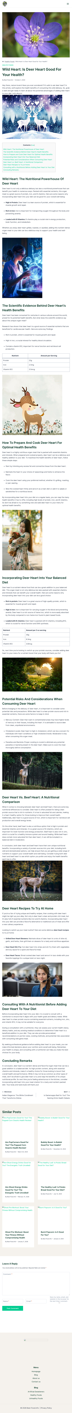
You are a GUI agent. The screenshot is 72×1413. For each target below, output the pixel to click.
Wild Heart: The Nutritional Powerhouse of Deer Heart (23, 149)
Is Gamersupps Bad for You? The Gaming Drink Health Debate (57, 1095)
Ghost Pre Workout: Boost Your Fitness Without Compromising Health (17, 1235)
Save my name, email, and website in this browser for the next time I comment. (59, 1299)
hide (32, 145)
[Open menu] (68, 3)
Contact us (36, 1382)
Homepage (36, 1371)
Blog (36, 1375)
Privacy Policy (46, 1408)
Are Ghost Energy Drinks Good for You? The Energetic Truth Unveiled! (16, 1190)
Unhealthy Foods (36, 1398)
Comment (7, 1274)
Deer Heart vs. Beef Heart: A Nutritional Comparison (23, 162)
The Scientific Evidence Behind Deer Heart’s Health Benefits (25, 152)
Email (29, 1301)
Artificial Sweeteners (36, 1392)
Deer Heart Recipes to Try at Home (16, 165)
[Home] (3, 61)
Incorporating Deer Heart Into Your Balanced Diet (21, 157)
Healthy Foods (7, 65)
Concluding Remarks (11, 170)
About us (36, 1378)
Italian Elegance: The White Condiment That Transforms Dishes (17, 1095)
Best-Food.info (8, 80)
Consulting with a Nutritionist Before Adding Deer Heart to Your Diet (28, 167)
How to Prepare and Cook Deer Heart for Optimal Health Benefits (27, 154)
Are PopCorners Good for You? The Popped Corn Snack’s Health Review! (16, 1145)
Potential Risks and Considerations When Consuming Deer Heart (27, 160)
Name (6, 1301)
